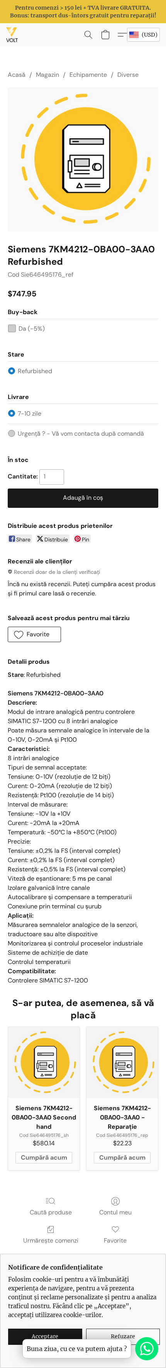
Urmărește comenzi (50, 1240)
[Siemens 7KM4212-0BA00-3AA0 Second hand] (44, 1062)
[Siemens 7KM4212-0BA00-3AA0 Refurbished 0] (83, 159)
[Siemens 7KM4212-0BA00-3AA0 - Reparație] (122, 1062)
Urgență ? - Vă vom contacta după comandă (81, 434)
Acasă (16, 75)
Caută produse (51, 1212)
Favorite (115, 1240)
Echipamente (88, 75)
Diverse (128, 75)
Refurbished (35, 371)
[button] (12, 34)
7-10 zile (29, 413)
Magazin (47, 75)
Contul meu (115, 1212)
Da (32, 329)
